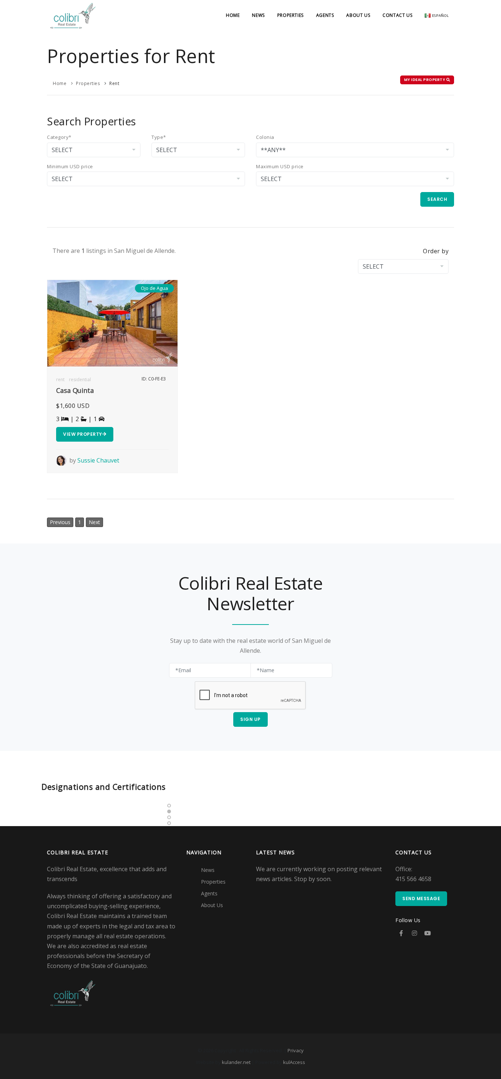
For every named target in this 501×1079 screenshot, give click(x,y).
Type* (158, 137)
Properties (290, 15)
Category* (59, 137)
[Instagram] (414, 933)
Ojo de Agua (154, 288)
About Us (358, 15)
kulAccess (294, 1062)
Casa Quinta (75, 390)
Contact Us (397, 15)
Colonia (265, 137)
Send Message (421, 898)
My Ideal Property (425, 79)
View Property (82, 434)
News (258, 15)
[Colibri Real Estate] (73, 15)
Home (232, 15)
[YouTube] (428, 933)
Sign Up (250, 719)
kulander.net (236, 1062)
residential (80, 379)
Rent (114, 83)
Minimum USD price (70, 166)
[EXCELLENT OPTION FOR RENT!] (112, 322)
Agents (325, 15)
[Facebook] (401, 933)
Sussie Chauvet (98, 460)
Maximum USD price (280, 166)
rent (60, 379)
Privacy (296, 1050)
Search (437, 199)
